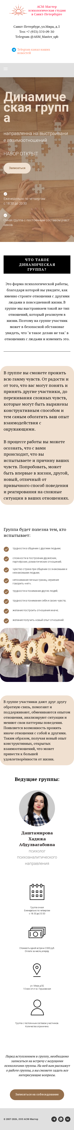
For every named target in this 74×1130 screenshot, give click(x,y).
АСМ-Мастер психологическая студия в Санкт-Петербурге (47, 10)
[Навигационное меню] (6, 69)
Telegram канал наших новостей (33, 51)
